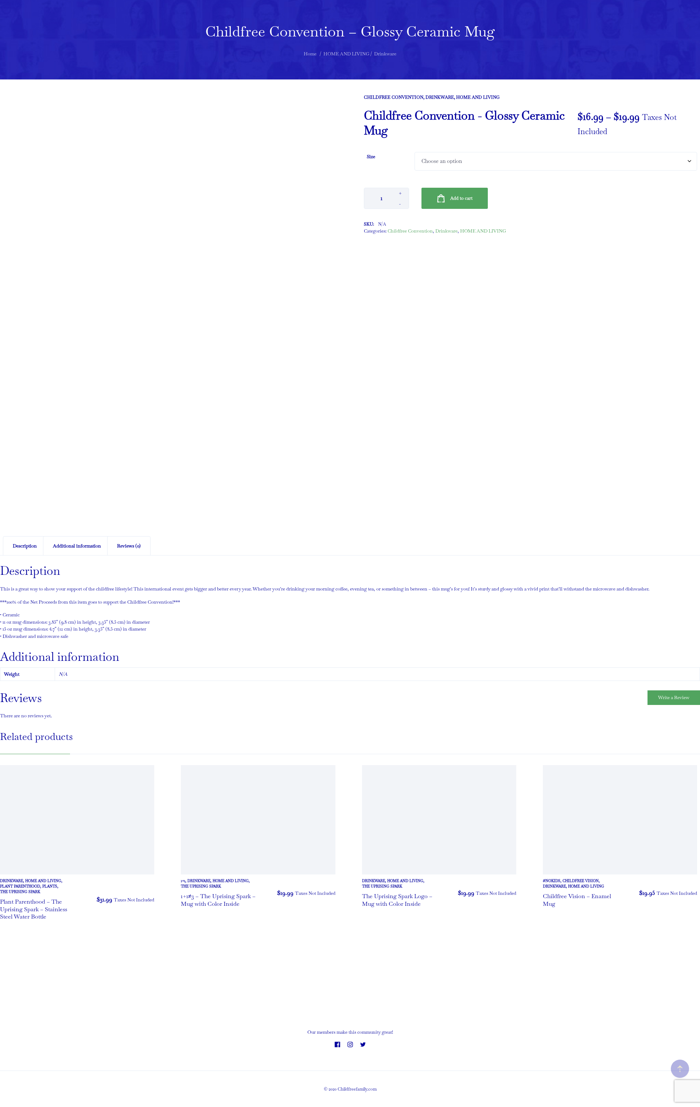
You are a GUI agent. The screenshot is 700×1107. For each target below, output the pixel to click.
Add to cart (461, 198)
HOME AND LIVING (477, 97)
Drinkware (439, 97)
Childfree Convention (393, 97)
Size (371, 156)
